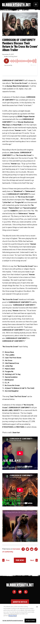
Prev (7, 560)
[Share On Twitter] (27, 549)
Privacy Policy (12, 615)
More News (20, 560)
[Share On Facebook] (23, 549)
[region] (20, 614)
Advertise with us (20, 602)
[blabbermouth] (16, 6)
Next (32, 560)
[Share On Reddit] (31, 549)
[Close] (37, 607)
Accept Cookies (30, 620)
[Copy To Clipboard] (36, 549)
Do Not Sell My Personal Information (13, 620)
